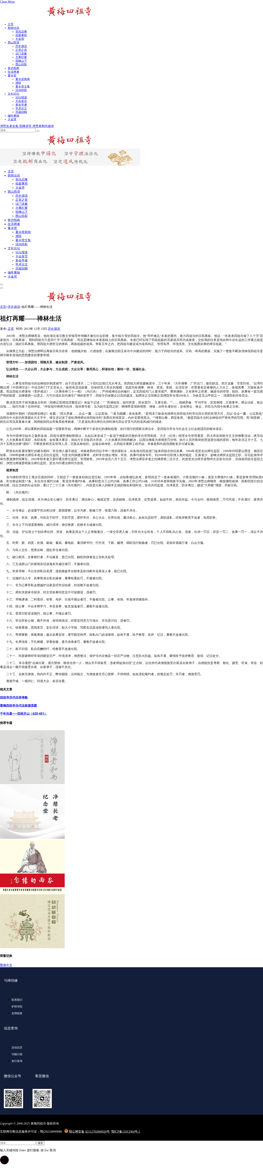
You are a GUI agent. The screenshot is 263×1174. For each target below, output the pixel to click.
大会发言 (21, 101)
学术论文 (21, 108)
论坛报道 (21, 97)
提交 (40, 1142)
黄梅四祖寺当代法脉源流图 (18, 705)
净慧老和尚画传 (43, 126)
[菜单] (1, 284)
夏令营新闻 (22, 79)
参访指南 (13, 68)
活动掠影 (21, 90)
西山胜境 (13, 42)
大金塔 (19, 38)
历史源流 (21, 46)
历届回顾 (21, 112)
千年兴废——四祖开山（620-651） (23, 713)
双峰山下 (21, 60)
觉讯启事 (21, 31)
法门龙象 (21, 53)
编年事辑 (13, 115)
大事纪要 (21, 57)
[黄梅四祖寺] (46, 146)
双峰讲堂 (25, 126)
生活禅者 (13, 71)
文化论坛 (13, 93)
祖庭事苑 (21, 35)
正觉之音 (21, 49)
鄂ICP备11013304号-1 (125, 1131)
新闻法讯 (13, 27)
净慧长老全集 (9, 126)
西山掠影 (21, 64)
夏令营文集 (22, 86)
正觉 (11, 328)
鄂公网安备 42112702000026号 (89, 1131)
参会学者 (21, 104)
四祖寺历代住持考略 (14, 697)
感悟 (18, 82)
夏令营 (12, 75)
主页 (10, 24)
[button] (4, 1160)
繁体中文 (6, 965)
